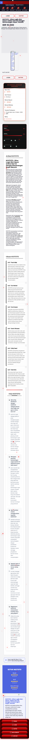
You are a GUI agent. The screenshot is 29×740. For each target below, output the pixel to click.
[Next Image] (26, 40)
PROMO (15, 721)
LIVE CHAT (15, 735)
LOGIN (8, 15)
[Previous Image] (2, 40)
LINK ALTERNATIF (15, 731)
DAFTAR (21, 15)
